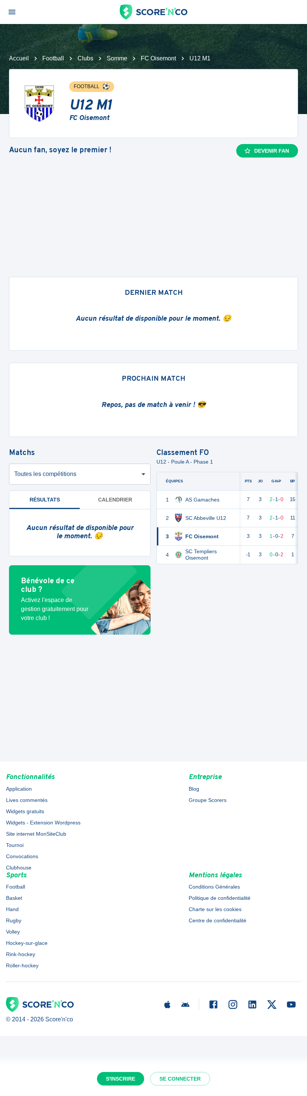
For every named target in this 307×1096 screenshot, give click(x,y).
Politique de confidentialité (219, 898)
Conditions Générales (214, 887)
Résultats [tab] (45, 500)
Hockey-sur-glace (27, 943)
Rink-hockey (20, 954)
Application (19, 789)
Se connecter (180, 1079)
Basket (14, 898)
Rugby (13, 920)
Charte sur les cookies (215, 909)
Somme (117, 58)
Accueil (19, 58)
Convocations (22, 856)
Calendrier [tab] (115, 500)
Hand (12, 909)
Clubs (85, 58)
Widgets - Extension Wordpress (43, 823)
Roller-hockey (22, 965)
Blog (194, 789)
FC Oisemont (158, 58)
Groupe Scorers (208, 800)
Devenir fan (271, 151)
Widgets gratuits (25, 811)
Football (53, 58)
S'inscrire (120, 1079)
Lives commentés (27, 800)
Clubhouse (18, 868)
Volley (13, 932)
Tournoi (15, 845)
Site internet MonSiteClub (36, 834)
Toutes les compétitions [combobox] (45, 474)
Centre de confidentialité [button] (217, 920)
